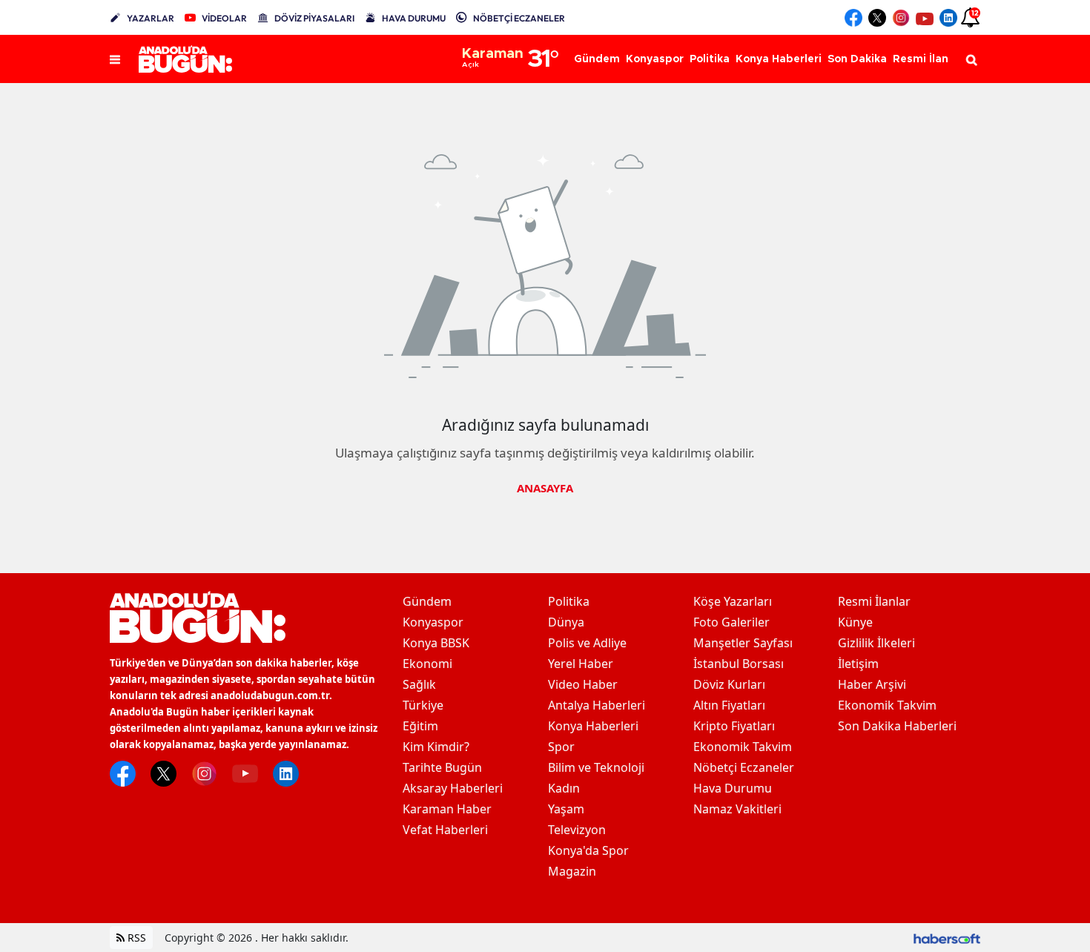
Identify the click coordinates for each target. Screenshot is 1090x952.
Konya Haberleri (593, 726)
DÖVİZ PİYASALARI (314, 18)
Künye (855, 622)
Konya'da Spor (588, 850)
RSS (135, 937)
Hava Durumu (732, 788)
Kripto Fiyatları (734, 726)
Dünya (566, 622)
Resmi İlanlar (874, 601)
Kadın (564, 788)
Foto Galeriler (731, 622)
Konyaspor (433, 622)
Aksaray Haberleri (453, 788)
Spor (561, 746)
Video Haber (583, 684)
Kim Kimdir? (436, 746)
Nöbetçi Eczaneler (743, 767)
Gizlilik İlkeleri (876, 643)
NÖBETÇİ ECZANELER (519, 18)
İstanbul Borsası (738, 663)
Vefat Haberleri (445, 830)
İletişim (858, 663)
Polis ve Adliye (587, 643)
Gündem (427, 601)
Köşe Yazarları (732, 601)
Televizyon (577, 830)
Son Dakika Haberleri (897, 726)
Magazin (572, 871)
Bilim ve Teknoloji (596, 767)
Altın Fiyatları (729, 705)
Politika (568, 601)
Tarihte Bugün (442, 767)
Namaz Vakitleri (737, 809)
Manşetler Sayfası (743, 643)
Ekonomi (427, 663)
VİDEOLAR (224, 18)
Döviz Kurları (729, 684)
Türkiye (423, 705)
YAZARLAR (150, 18)
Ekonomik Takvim (742, 746)
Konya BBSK (436, 643)
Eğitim (420, 726)
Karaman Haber (447, 809)
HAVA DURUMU (414, 18)
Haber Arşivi (872, 684)
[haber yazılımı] (947, 937)
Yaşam (566, 809)
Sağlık (419, 684)
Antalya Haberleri (596, 705)
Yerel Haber (580, 663)
